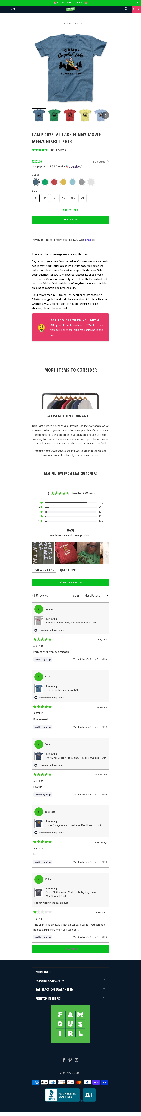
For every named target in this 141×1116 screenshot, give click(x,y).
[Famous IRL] (70, 9)
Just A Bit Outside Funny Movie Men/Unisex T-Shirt (71, 622)
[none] (39, 115)
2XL (73, 198)
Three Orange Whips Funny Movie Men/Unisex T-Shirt (73, 825)
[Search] (126, 8)
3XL (82, 198)
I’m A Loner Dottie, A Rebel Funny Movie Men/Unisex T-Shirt (76, 757)
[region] (70, 553)
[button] (70, 150)
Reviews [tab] (44, 570)
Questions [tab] (68, 570)
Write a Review (77, 583)
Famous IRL (74, 1073)
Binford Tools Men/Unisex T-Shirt (63, 690)
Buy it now (70, 219)
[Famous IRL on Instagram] (76, 1060)
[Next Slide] (106, 553)
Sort (76, 595)
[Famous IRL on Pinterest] (70, 1060)
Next (77, 23)
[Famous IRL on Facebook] (64, 1060)
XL (63, 198)
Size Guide (99, 161)
